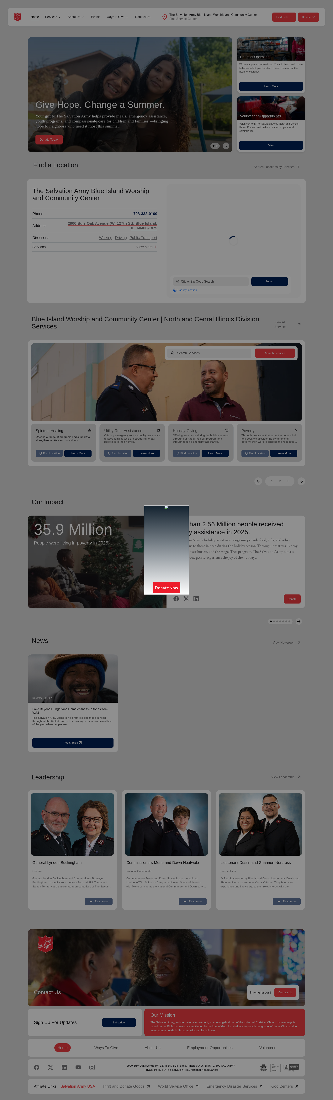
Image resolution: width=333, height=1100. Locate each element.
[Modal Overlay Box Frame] (166, 550)
